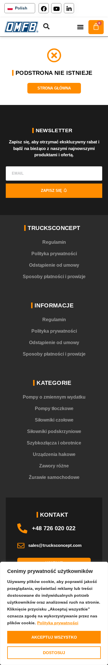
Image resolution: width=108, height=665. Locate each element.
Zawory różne (54, 465)
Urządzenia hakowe (54, 454)
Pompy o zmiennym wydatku (54, 397)
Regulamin (54, 242)
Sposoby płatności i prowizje (54, 276)
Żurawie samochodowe (54, 477)
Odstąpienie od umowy (54, 265)
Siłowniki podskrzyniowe (54, 431)
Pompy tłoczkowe (54, 408)
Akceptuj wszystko (54, 637)
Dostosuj (54, 652)
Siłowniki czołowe (54, 420)
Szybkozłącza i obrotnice (54, 442)
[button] (80, 27)
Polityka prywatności (57, 623)
